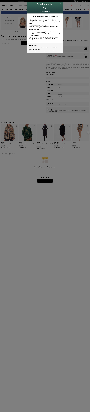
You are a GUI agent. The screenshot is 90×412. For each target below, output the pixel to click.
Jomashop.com (33, 20)
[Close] (61, 4)
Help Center (53, 50)
